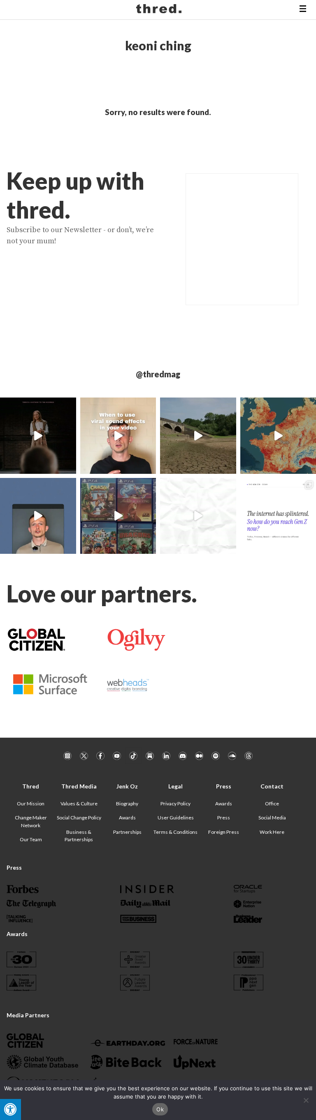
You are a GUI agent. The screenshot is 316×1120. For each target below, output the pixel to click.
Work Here (272, 832)
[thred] (160, 10)
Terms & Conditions (175, 832)
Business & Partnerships (79, 835)
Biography (127, 803)
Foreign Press (223, 832)
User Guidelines (176, 817)
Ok (160, 1109)
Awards (127, 817)
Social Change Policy (79, 817)
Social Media (272, 817)
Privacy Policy (175, 803)
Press (223, 817)
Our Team (31, 839)
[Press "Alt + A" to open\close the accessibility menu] (10, 1109)
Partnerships (127, 832)
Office (272, 803)
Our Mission (30, 803)
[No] (306, 1100)
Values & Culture (79, 803)
